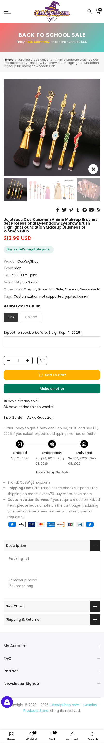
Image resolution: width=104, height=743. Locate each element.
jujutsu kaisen (76, 296)
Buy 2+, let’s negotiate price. (29, 249)
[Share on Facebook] (57, 210)
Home (8, 59)
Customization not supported (39, 296)
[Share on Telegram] (84, 210)
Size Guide (13, 417)
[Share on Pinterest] (71, 210)
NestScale (62, 472)
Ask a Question (40, 417)
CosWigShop (28, 261)
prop (18, 268)
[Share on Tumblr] (78, 210)
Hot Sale (56, 289)
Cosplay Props (36, 289)
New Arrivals (90, 289)
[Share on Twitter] (64, 210)
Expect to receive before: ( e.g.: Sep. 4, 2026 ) (43, 332)
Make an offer (57, 389)
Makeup (71, 289)
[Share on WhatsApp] (98, 210)
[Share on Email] (91, 210)
